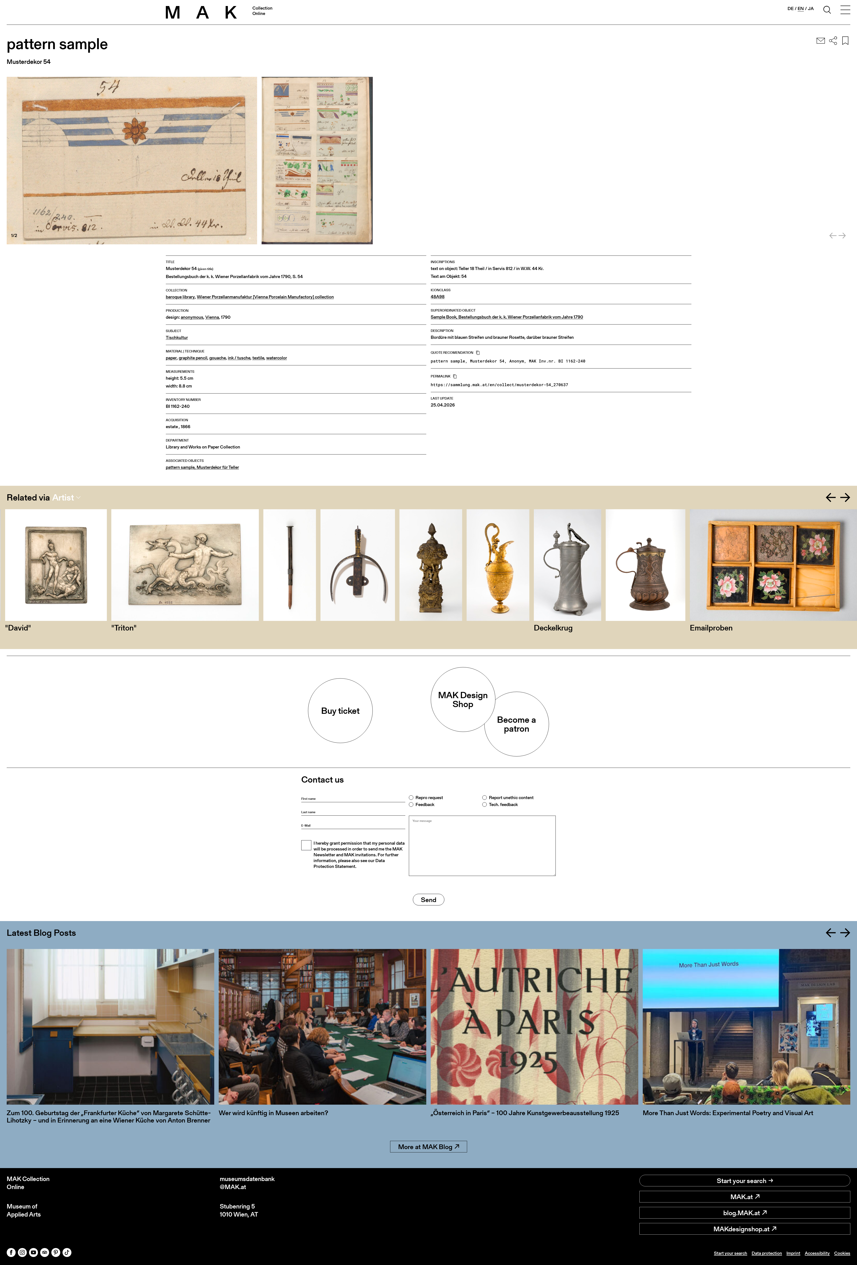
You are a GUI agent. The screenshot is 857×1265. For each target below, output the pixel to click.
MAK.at (741, 1196)
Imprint (793, 1253)
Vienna (212, 317)
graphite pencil (193, 358)
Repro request (429, 797)
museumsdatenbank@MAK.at (247, 1183)
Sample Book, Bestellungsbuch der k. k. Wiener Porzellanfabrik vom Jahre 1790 (507, 317)
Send (428, 899)
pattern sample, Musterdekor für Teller (202, 467)
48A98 (438, 296)
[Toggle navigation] (845, 10)
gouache (217, 358)
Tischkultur (177, 337)
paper (171, 358)
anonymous (192, 317)
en (801, 9)
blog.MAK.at (741, 1212)
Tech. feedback (503, 804)
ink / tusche (239, 358)
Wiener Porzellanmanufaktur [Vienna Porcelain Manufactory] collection (265, 297)
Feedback (425, 804)
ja (811, 8)
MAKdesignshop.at (741, 1229)
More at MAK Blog (425, 1146)
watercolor (276, 358)
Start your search (741, 1180)
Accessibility (817, 1253)
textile (258, 358)
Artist (63, 497)
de (791, 8)
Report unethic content (511, 797)
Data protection (767, 1253)
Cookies (842, 1253)
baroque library (180, 297)
